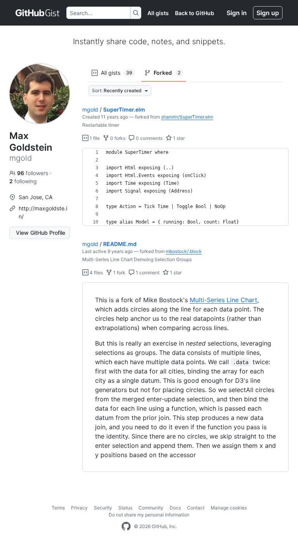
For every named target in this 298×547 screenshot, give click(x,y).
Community (151, 508)
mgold (90, 109)
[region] (185, 187)
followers (33, 173)
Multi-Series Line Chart (223, 300)
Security (103, 508)
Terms (58, 508)
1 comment (147, 272)
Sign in (237, 13)
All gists (158, 13)
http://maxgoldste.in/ (43, 212)
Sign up (267, 13)
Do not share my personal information (149, 515)
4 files (95, 272)
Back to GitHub (194, 13)
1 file (94, 138)
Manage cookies (229, 508)
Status (125, 508)
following (23, 181)
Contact (195, 508)
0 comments (149, 138)
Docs (175, 508)
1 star (178, 138)
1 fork (118, 272)
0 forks (117, 138)
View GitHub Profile (40, 232)
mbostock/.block (184, 251)
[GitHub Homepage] (126, 526)
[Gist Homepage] (38, 12)
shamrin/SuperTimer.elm (187, 117)
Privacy (79, 508)
